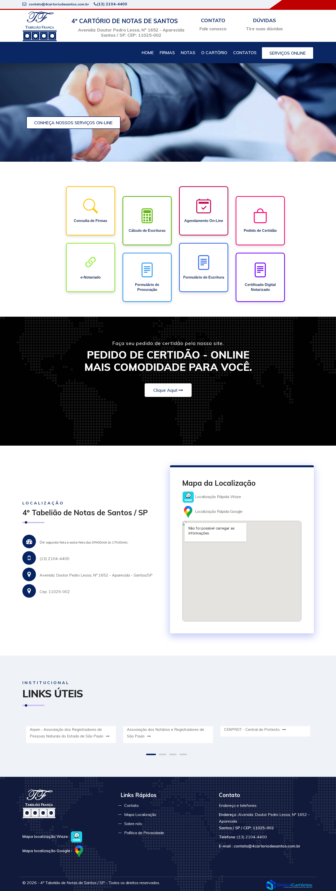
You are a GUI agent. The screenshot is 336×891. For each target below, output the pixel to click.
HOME (148, 52)
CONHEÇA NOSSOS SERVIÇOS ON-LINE (73, 122)
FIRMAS (167, 52)
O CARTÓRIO (214, 52)
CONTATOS (245, 52)
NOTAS (188, 52)
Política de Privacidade (144, 832)
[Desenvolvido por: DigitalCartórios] (289, 884)
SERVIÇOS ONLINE (287, 53)
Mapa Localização (140, 814)
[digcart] (39, 26)
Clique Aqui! (165, 390)
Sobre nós (133, 823)
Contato (131, 805)
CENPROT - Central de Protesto (252, 729)
